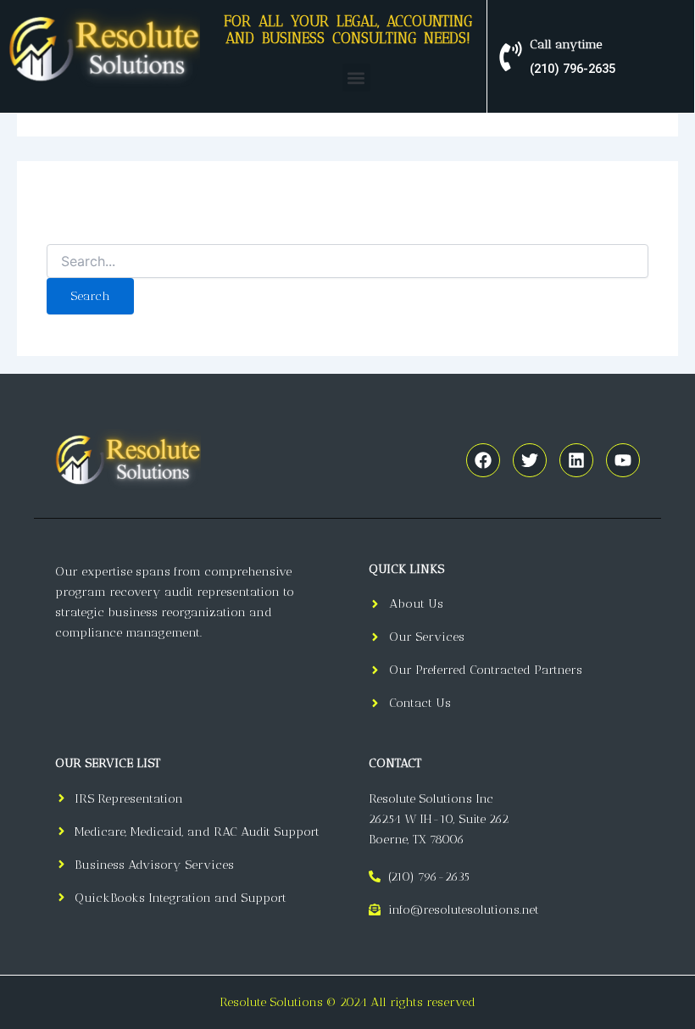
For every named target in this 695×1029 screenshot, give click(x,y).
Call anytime (566, 44)
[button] (356, 78)
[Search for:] (347, 262)
